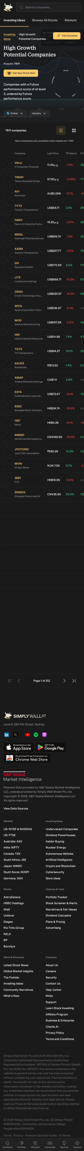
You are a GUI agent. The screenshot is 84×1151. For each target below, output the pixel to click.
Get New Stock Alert (24, 73)
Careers (51, 971)
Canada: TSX (12, 853)
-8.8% (70, 322)
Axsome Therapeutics (26, 252)
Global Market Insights (18, 971)
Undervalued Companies (62, 829)
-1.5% (69, 236)
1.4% (69, 365)
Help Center (53, 989)
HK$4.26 (53, 422)
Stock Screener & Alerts (61, 903)
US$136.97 (54, 308)
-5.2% (69, 394)
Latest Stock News (16, 965)
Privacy (18, 1135)
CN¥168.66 (54, 437)
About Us (52, 965)
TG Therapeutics (24, 353)
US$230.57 (54, 293)
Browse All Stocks (45, 20)
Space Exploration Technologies (29, 310)
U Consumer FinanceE (27, 166)
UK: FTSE (10, 835)
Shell (7, 909)
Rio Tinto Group (14, 927)
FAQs (49, 995)
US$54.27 (53, 351)
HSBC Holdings (14, 903)
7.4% (69, 336)
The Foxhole (11, 977)
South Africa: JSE (15, 859)
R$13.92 (52, 365)
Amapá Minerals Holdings (29, 381)
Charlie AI (52, 1026)
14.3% (69, 451)
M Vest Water (22, 467)
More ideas (53, 878)
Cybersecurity (55, 872)
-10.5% (70, 279)
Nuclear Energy (56, 847)
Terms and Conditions (60, 1039)
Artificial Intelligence (59, 859)
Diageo (8, 921)
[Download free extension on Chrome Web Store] (27, 758)
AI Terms (64, 1135)
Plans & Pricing (55, 921)
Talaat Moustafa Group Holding (29, 181)
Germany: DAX (13, 878)
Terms (8, 1135)
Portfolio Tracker (56, 897)
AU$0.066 (54, 193)
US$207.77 (54, 250)
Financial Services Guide (41, 1135)
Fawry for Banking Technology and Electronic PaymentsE (29, 224)
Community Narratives (18, 989)
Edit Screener (70, 35)
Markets (71, 20)
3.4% (69, 207)
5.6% (69, 265)
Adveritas (20, 195)
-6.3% (69, 308)
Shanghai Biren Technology (29, 410)
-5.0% (69, 480)
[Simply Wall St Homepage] (8, 7)
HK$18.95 (53, 480)
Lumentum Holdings (26, 281)
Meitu (18, 424)
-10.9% (70, 408)
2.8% (69, 379)
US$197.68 (54, 322)
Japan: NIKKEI (13, 866)
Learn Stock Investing (60, 1008)
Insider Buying (55, 841)
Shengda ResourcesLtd (27, 496)
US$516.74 (54, 236)
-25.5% (70, 437)
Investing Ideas (14, 20)
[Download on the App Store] (19, 747)
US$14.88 (53, 336)
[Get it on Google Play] (51, 747)
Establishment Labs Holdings (29, 396)
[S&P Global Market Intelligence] (23, 776)
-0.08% (70, 179)
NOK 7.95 (53, 465)
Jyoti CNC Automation (27, 453)
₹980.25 (52, 451)
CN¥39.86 (54, 494)
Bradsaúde (21, 367)
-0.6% (70, 222)
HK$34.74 (53, 408)
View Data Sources (16, 808)
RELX (7, 934)
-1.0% (69, 165)
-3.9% (69, 250)
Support (51, 1002)
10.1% (69, 351)
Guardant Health (24, 267)
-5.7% (69, 193)
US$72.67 (53, 394)
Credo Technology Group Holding (29, 295)
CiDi (17, 481)
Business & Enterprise (60, 1020)
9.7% (69, 465)
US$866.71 (54, 279)
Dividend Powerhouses (60, 835)
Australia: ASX (13, 841)
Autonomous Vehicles (59, 853)
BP (5, 940)
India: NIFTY (11, 847)
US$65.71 (53, 207)
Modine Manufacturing (27, 324)
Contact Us (53, 983)
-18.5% (70, 293)
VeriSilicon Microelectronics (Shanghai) (29, 439)
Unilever (9, 915)
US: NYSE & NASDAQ (18, 829)
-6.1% (69, 422)
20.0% (70, 494)
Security (51, 977)
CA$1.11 (52, 379)
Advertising (53, 927)
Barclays (9, 946)
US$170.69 (54, 265)
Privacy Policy (55, 1032)
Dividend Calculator (58, 915)
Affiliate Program (57, 1014)
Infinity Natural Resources (29, 338)
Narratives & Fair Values (61, 909)
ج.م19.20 (52, 222)
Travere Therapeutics (26, 209)
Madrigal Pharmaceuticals (29, 238)
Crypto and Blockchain (60, 866)
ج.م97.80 (53, 179)
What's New (11, 995)
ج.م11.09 (52, 165)
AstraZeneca (12, 897)
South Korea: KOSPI (16, 872)
